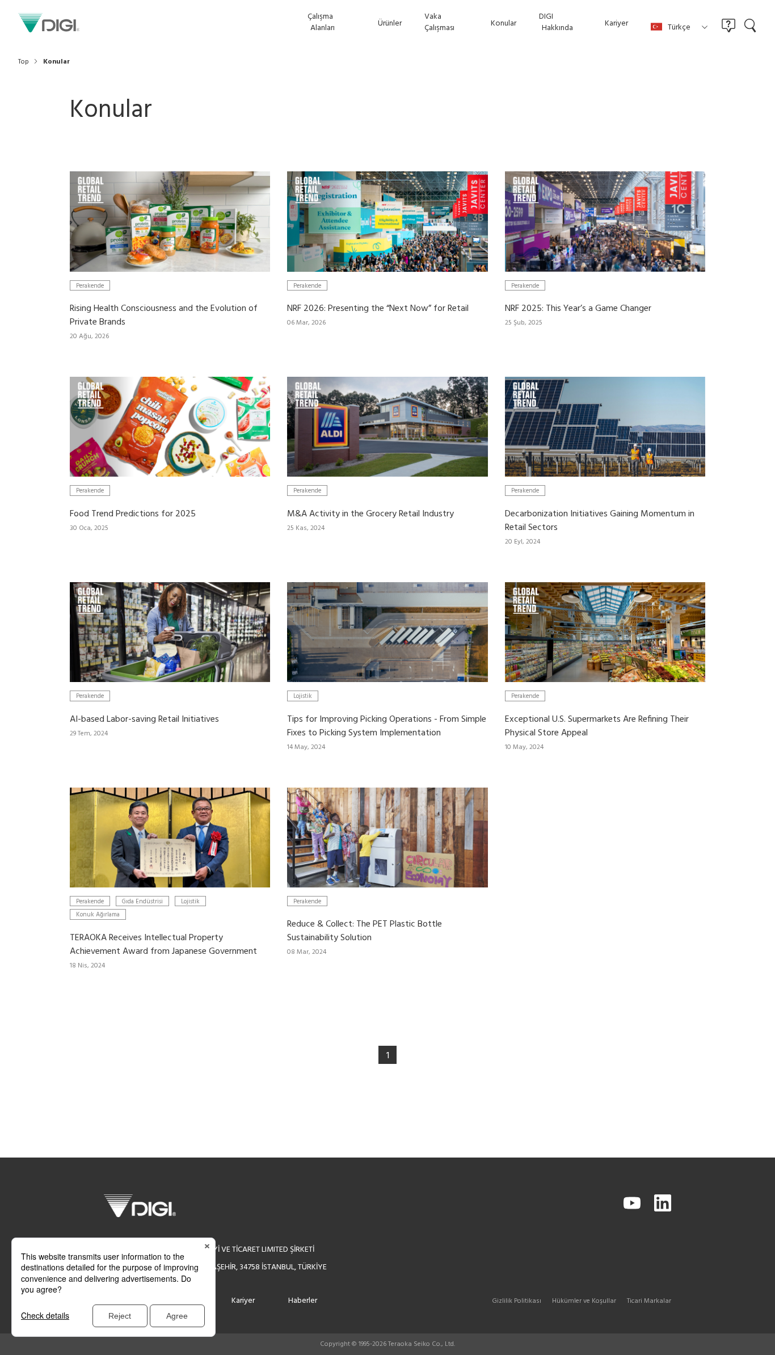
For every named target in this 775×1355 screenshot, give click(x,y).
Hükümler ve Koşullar (584, 1301)
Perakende (90, 286)
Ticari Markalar (649, 1301)
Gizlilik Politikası (516, 1301)
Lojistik (302, 696)
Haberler (302, 1300)
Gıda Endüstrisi (142, 901)
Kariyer (243, 1300)
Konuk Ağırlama (98, 914)
